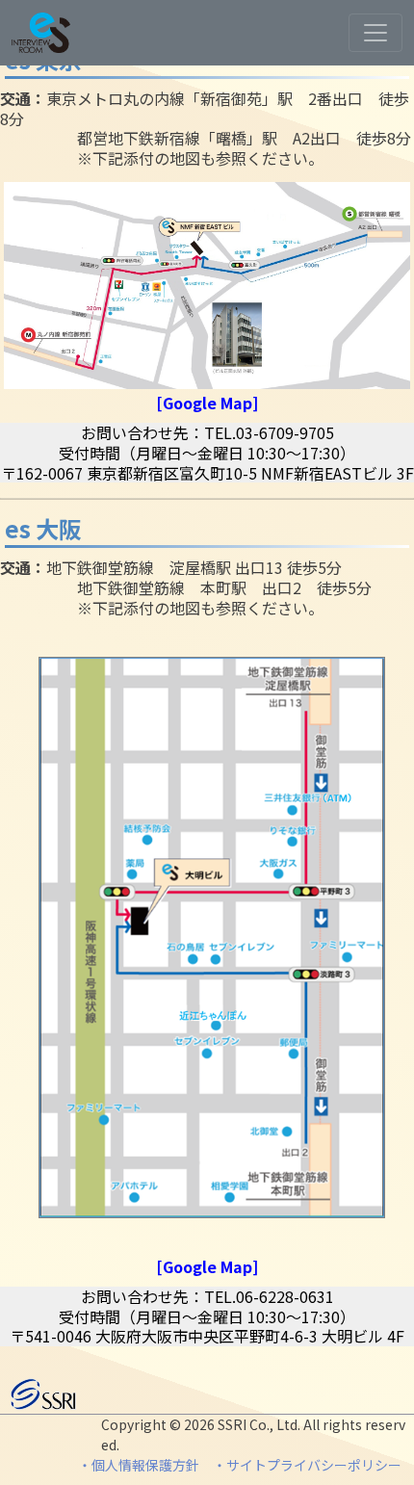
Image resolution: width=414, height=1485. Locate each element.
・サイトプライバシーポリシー (308, 1464)
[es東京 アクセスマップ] (207, 283)
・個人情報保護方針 (138, 1464)
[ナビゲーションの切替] (375, 32)
